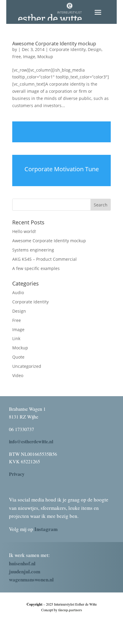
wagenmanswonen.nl (31, 579)
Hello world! (24, 231)
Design (95, 49)
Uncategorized (26, 366)
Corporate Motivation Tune (61, 169)
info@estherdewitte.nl (31, 441)
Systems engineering (33, 250)
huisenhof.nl (22, 563)
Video (17, 375)
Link (16, 338)
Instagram (46, 529)
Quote (18, 357)
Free (16, 56)
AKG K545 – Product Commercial (44, 259)
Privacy (16, 473)
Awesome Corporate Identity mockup (54, 43)
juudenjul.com (24, 571)
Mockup (45, 56)
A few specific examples (36, 268)
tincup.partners (70, 609)
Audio (18, 292)
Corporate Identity (67, 49)
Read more (61, 131)
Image (29, 56)
